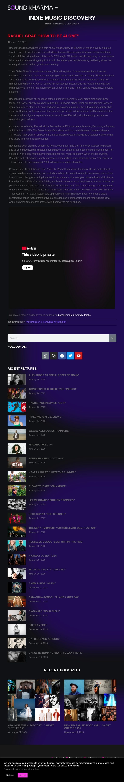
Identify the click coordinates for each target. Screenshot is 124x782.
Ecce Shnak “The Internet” (47, 514)
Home (48, 23)
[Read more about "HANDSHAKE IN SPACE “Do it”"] (17, 407)
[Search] (112, 338)
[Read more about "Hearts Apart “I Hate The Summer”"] (17, 476)
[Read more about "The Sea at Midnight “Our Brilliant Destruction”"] (17, 532)
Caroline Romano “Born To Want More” (56, 653)
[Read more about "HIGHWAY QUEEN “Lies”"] (17, 559)
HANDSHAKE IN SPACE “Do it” (47, 403)
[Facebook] (62, 355)
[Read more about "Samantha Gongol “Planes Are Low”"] (17, 601)
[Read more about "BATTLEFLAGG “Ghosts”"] (17, 643)
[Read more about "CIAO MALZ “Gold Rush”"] (17, 615)
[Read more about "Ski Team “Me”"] (17, 629)
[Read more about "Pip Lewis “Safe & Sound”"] (17, 420)
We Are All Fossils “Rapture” (49, 430)
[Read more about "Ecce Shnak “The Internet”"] (17, 518)
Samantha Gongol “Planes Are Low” (54, 597)
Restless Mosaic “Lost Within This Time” (56, 542)
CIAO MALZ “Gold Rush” (44, 611)
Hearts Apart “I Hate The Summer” (52, 472)
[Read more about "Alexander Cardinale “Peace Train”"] (17, 379)
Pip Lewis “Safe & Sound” (46, 417)
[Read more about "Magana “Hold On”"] (17, 448)
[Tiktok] (45, 355)
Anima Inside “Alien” (42, 583)
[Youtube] (78, 355)
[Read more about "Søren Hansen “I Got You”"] (17, 462)
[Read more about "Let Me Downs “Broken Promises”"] (17, 504)
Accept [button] (23, 775)
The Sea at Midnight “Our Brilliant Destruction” (62, 528)
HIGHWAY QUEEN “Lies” (43, 555)
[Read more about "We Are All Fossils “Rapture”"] (17, 434)
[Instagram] (53, 355)
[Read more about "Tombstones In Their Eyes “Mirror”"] (17, 393)
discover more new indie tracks (74, 315)
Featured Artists (52, 322)
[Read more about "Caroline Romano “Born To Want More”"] (17, 656)
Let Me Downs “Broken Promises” (52, 500)
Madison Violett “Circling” (47, 569)
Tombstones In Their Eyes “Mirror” (53, 389)
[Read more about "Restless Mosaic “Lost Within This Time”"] (17, 545)
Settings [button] (10, 775)
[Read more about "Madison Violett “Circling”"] (17, 573)
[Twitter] (70, 355)
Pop (64, 322)
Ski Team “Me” (38, 625)
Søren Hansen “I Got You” (46, 458)
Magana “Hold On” (41, 444)
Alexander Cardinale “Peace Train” (54, 375)
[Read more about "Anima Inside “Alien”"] (17, 587)
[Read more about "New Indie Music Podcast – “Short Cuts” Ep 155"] (90, 700)
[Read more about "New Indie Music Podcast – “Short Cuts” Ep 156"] (34, 700)
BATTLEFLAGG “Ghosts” (44, 639)
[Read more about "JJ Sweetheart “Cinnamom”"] (17, 490)
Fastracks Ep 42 (34, 322)
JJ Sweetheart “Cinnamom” (47, 486)
